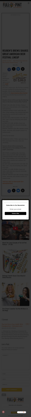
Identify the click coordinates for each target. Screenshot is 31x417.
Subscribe (15, 213)
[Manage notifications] (3, 412)
